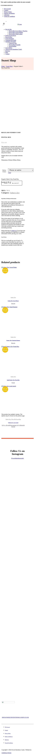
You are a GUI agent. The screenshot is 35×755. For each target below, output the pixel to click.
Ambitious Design (6, 753)
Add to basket (12, 183)
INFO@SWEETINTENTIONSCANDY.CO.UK (15, 717)
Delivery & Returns (9, 13)
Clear (9, 172)
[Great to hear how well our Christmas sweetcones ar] (17, 517)
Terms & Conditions (9, 16)
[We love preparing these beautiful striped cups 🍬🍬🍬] (17, 540)
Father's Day (15, 193)
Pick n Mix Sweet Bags (16, 419)
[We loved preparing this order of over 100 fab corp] (17, 623)
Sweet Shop (9, 66)
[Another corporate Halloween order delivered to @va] (17, 649)
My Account (7, 8)
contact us (13, 230)
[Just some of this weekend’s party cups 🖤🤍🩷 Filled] (17, 598)
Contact (6, 10)
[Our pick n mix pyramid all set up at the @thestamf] (17, 560)
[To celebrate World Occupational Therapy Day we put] (17, 677)
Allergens (6, 15)
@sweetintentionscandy (17, 458)
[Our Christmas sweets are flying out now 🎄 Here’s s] (17, 494)
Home (3, 66)
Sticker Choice (4, 170)
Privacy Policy (8, 12)
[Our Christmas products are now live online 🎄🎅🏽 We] (17, 578)
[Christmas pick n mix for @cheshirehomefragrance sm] (17, 473)
